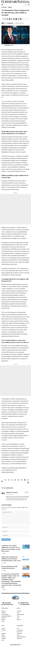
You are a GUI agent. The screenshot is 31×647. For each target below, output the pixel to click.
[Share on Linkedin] (14, 19)
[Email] (16, 19)
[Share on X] (7, 19)
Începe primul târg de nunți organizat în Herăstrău (9, 567)
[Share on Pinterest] (10, 19)
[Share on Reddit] (18, 480)
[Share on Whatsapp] (12, 19)
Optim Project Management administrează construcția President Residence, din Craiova (11, 558)
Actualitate (4, 7)
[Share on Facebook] (5, 19)
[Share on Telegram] (21, 480)
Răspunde (27, 492)
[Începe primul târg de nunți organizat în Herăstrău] (26, 567)
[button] (2, 5)
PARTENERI (20, 625)
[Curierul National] (15, 1)
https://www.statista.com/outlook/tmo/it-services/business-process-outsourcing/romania (14, 470)
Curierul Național (10, 23)
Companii (10, 7)
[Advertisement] (15, 209)
